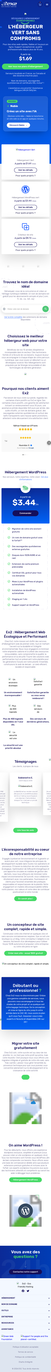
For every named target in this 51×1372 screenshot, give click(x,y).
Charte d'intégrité (25, 1362)
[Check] (45, 309)
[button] (2, 443)
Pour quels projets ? (26, 176)
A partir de (25, 497)
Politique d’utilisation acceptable (25, 1347)
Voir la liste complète (13, 317)
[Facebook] (23, 1291)
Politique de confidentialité (25, 1357)
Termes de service (25, 1352)
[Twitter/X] (28, 1291)
